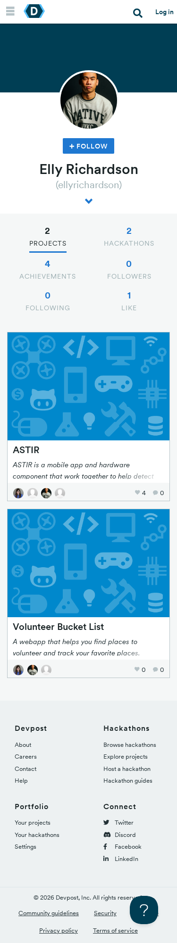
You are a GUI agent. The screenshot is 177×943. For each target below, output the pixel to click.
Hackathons (129, 236)
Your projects (33, 823)
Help (21, 781)
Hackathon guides (127, 781)
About (23, 745)
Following (47, 301)
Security (105, 913)
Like (129, 301)
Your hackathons (37, 835)
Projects (48, 236)
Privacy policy (58, 930)
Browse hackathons (129, 745)
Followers (129, 269)
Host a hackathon (127, 769)
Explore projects (125, 757)
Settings (25, 847)
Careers (26, 757)
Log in (164, 12)
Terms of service (115, 930)
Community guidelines (48, 913)
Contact (25, 769)
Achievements (47, 269)
